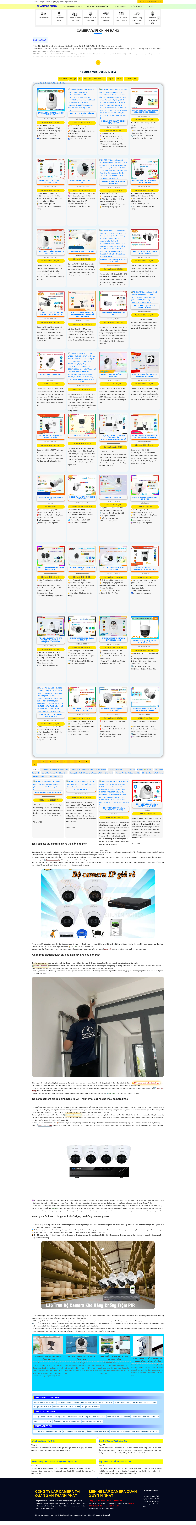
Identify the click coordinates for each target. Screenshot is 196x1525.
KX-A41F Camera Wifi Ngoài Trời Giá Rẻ (113, 568)
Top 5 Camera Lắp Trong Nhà (68, 1402)
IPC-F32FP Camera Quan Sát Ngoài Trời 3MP (51, 437)
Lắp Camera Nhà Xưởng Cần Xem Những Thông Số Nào (147, 1360)
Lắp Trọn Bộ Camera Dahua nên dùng (47, 1431)
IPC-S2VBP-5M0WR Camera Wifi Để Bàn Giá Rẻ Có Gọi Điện (145, 111)
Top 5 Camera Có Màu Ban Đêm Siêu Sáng (96, 1402)
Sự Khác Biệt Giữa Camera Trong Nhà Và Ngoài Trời (54, 1462)
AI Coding (128, 79)
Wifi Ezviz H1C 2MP (82, 436)
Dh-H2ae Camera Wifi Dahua (152, 773)
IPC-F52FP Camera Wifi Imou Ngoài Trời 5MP (145, 252)
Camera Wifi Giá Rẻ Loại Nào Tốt (127, 773)
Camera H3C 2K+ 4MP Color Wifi (51, 498)
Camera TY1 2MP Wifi (113, 497)
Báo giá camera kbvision (42, 1407)
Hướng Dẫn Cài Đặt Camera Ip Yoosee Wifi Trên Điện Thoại (91, 773)
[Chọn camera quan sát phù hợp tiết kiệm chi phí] (159, 18)
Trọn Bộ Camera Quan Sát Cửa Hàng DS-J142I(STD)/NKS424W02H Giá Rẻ (113, 437)
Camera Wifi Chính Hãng (98, 30)
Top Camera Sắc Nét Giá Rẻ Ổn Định (66, 1407)
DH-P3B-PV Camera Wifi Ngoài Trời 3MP (82, 498)
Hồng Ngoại (88, 79)
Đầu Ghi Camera (119, 6)
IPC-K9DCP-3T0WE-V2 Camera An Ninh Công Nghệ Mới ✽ (51, 314)
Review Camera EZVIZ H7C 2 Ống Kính (81, 1357)
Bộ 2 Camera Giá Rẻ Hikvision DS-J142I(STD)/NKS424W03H (144, 436)
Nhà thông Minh (137, 6)
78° (80, 79)
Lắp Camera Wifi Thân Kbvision (118, 1417)
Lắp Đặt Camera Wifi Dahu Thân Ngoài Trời (49, 1417)
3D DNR (119, 79)
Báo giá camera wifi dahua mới (45, 1402)
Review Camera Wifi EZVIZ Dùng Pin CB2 (48, 776)
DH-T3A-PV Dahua (81, 790)
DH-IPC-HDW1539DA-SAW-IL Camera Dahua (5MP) (114, 809)
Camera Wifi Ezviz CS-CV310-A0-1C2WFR (82, 639)
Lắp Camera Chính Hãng (73, 6)
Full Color (97, 79)
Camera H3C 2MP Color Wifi (82, 251)
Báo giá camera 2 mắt (122, 1402)
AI (104, 79)
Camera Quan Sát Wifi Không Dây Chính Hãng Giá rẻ (86, 1417)
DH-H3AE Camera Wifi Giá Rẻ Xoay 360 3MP (113, 122)
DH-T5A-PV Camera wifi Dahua (48, 792)
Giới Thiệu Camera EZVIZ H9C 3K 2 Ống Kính (114, 1357)
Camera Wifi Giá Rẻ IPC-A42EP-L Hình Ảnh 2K (51, 252)
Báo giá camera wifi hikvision (92, 1421)
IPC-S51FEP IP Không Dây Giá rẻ (82, 114)
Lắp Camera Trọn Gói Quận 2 (97, 6)
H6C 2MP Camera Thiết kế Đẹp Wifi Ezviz (113, 375)
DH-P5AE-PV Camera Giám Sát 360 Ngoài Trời (144, 182)
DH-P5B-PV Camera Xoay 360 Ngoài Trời (113, 182)
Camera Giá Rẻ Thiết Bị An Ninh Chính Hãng (49, 83)
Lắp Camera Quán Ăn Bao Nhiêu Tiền (115, 1462)
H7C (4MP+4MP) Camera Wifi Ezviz (50, 375)
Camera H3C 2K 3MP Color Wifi (113, 314)
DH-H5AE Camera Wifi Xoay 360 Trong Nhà (113, 260)
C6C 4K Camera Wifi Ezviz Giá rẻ (82, 182)
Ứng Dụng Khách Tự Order (43, 1441)
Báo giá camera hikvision (91, 1407)
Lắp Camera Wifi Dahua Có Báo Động (66, 1421)
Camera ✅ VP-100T (144, 769)
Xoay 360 (111, 79)
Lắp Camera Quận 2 (46, 6)
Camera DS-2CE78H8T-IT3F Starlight (54, 769)
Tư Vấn (150, 6)
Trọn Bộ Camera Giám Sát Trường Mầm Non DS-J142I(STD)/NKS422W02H (50, 640)
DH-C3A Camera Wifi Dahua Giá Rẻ (82, 568)
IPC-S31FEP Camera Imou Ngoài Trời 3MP (144, 306)
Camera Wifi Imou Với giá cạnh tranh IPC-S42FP (88, 769)
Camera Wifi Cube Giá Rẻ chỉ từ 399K (145, 1417)
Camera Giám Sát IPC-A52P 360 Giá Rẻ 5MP (51, 114)
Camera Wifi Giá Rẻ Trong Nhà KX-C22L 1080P (113, 639)
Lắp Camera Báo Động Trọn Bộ (97, 1431)
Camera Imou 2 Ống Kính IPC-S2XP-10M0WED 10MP (144, 375)
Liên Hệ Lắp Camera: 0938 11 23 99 (150, 2)
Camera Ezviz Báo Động (42, 1421)
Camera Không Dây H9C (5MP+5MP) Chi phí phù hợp (145, 569)
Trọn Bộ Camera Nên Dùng (120, 1431)
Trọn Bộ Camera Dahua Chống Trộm (145, 1431)
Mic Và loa (63, 79)
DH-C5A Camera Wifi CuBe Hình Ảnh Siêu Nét (51, 568)
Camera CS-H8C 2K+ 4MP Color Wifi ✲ (82, 710)
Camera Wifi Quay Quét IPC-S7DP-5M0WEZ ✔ (145, 642)
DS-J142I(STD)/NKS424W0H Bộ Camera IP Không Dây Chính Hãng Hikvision (82, 315)
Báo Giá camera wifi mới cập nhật (144, 1402)
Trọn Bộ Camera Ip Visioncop (73, 1431)
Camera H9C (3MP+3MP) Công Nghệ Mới (144, 498)
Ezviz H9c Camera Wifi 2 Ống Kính (54, 773)
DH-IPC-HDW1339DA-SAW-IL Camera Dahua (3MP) (147, 805)
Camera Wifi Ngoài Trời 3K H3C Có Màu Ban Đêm (144, 709)
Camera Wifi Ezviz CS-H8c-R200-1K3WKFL (50, 715)
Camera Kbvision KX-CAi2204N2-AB (122, 769)
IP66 (135, 79)
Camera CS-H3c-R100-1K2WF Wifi (82, 381)
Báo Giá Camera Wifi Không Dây (113, 1441)
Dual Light (73, 79)
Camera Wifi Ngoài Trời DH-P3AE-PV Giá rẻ (51, 182)
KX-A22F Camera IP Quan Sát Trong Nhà (113, 709)
